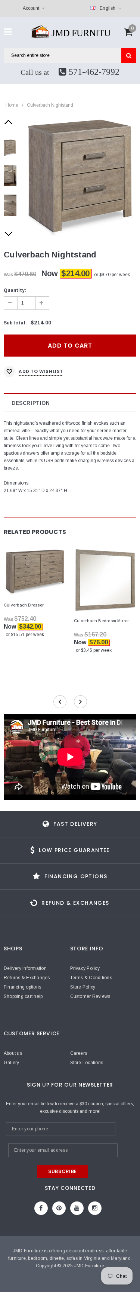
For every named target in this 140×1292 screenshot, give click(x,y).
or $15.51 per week (25, 634)
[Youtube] (77, 1208)
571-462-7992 (92, 72)
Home (12, 105)
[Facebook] (41, 1208)
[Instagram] (95, 1208)
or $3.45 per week (94, 650)
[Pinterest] (59, 1208)
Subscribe (62, 1171)
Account (31, 8)
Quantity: (15, 290)
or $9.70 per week (112, 274)
